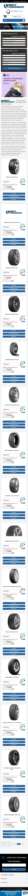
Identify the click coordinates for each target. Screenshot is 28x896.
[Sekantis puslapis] (6, 846)
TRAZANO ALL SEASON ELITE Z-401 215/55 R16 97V (12, 722)
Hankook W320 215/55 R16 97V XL (12, 267)
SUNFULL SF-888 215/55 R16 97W (12, 177)
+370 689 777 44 (16, 11)
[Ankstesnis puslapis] (6, 844)
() (2, 1)
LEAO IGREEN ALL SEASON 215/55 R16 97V (11, 405)
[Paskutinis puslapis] (10, 846)
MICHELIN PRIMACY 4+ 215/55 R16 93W (12, 677)
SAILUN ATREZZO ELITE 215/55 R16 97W (12, 495)
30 (22, 844)
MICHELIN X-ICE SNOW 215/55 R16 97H (12, 314)
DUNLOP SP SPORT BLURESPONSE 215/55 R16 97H (12, 586)
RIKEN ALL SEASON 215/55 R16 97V (12, 631)
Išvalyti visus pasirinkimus (19, 36)
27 (10, 844)
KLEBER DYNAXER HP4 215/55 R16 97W (12, 359)
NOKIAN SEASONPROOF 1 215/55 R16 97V (12, 450)
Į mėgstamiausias (14, 196)
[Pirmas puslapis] (2, 844)
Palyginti (14, 199)
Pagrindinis (6, 26)
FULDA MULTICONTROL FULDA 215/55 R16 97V (12, 222)
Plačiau (14, 193)
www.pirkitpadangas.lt (20, 889)
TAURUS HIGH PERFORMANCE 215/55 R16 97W (12, 814)
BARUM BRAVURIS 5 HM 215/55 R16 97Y (12, 541)
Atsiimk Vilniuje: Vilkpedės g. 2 (20, 1)
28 (14, 844)
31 (2, 845)
